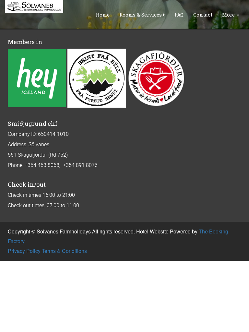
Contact (202, 14)
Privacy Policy (24, 251)
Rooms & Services (141, 14)
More (229, 14)
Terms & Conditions (64, 251)
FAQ (179, 14)
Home (103, 14)
